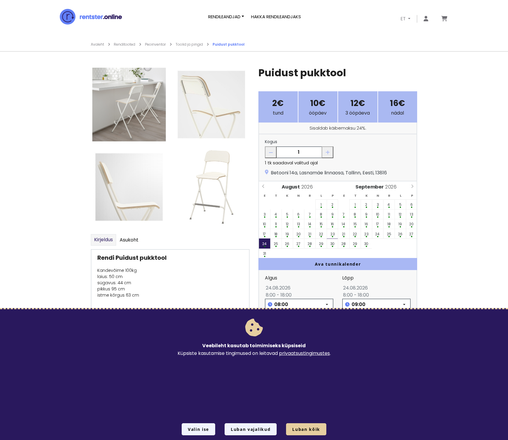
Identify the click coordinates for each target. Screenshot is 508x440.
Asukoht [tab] (129, 239)
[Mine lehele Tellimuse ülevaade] (444, 19)
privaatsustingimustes (304, 353)
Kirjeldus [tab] (103, 239)
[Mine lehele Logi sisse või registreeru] (426, 19)
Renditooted (125, 44)
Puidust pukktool (229, 44)
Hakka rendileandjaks (276, 17)
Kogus (271, 142)
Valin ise (198, 429)
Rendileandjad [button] (224, 17)
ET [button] (404, 18)
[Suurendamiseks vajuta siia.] (129, 104)
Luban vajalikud (250, 429)
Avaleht (98, 44)
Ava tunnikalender (338, 264)
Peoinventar (156, 44)
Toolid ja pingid (190, 44)
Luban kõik (306, 429)
